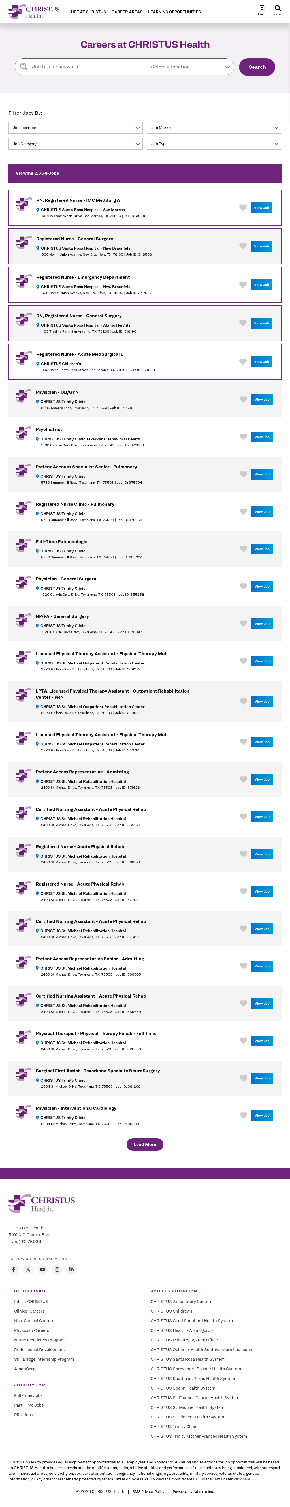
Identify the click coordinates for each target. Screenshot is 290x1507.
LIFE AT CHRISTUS (88, 12)
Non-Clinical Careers (34, 1320)
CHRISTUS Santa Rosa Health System (188, 1359)
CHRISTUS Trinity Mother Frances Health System (199, 1436)
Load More (145, 1144)
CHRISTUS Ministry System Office (184, 1340)
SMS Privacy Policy (149, 1491)
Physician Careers (31, 1330)
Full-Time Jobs (28, 1395)
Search (257, 67)
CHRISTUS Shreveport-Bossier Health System (196, 1368)
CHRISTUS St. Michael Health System (187, 1407)
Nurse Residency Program (39, 1340)
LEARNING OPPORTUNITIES (174, 12)
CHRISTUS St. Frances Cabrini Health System (195, 1397)
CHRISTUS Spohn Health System (183, 1388)
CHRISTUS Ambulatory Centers (181, 1301)
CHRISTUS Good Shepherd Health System (192, 1320)
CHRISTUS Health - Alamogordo (182, 1330)
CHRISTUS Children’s (172, 1311)
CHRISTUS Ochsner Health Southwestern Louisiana (201, 1349)
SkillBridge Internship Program (44, 1359)
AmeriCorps (26, 1368)
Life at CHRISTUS (31, 1301)
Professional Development (39, 1349)
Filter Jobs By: (25, 113)
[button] (190, 67)
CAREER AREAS (127, 12)
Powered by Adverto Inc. (193, 1491)
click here (242, 1479)
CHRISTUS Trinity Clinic (174, 1426)
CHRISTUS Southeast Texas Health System (193, 1378)
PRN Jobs (23, 1414)
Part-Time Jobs (29, 1405)
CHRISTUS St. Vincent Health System (187, 1417)
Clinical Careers (29, 1311)
